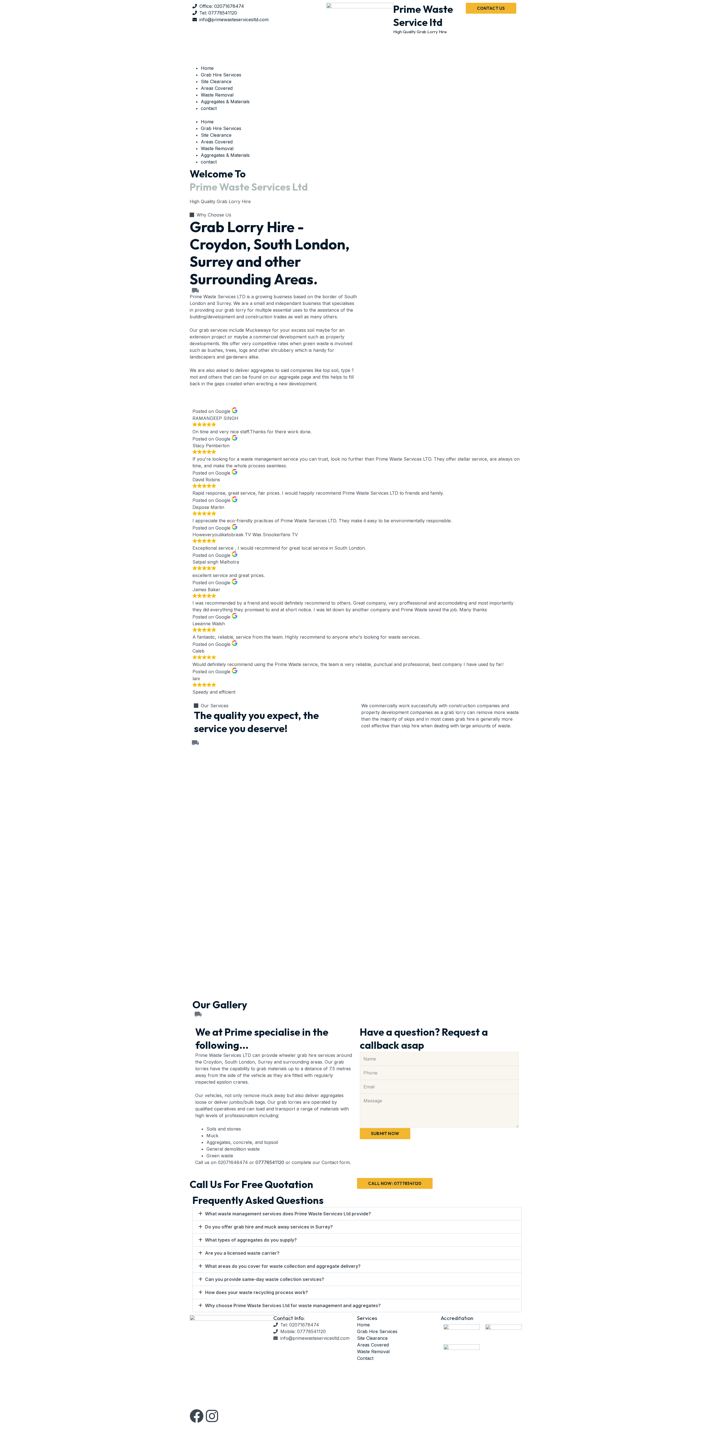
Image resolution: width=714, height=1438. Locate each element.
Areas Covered (217, 88)
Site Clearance (216, 81)
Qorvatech (316, 1428)
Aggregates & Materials (225, 101)
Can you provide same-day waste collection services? (264, 1279)
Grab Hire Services (221, 75)
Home (207, 68)
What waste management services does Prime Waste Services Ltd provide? (288, 1213)
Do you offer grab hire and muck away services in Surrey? (269, 1227)
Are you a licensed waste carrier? (242, 1253)
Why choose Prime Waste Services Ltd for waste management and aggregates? (293, 1305)
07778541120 (269, 1162)
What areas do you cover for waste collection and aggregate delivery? (283, 1266)
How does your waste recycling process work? (256, 1292)
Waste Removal (217, 95)
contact (209, 108)
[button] (357, 115)
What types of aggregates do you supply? (251, 1240)
